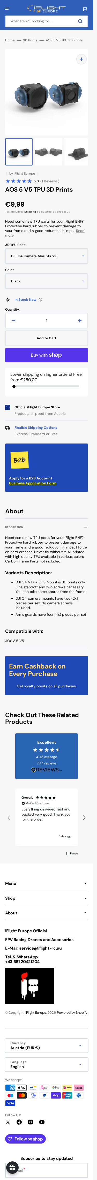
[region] (46, 812)
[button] (7, 8)
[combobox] (46, 21)
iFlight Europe (35, 1007)
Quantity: (12, 304)
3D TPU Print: (15, 240)
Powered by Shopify (72, 1007)
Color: (9, 265)
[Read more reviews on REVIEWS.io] (46, 765)
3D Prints (30, 40)
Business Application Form (32, 478)
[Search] (81, 21)
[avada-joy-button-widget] (12, 1167)
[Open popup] (40, 294)
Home (10, 40)
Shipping (30, 206)
